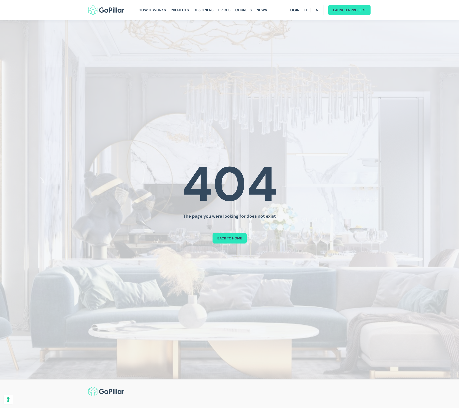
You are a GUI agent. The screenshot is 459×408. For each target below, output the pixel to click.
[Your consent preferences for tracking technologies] (8, 399)
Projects (180, 10)
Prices (224, 10)
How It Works (152, 10)
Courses (243, 10)
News (262, 10)
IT (305, 10)
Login (294, 10)
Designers (203, 10)
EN (316, 10)
